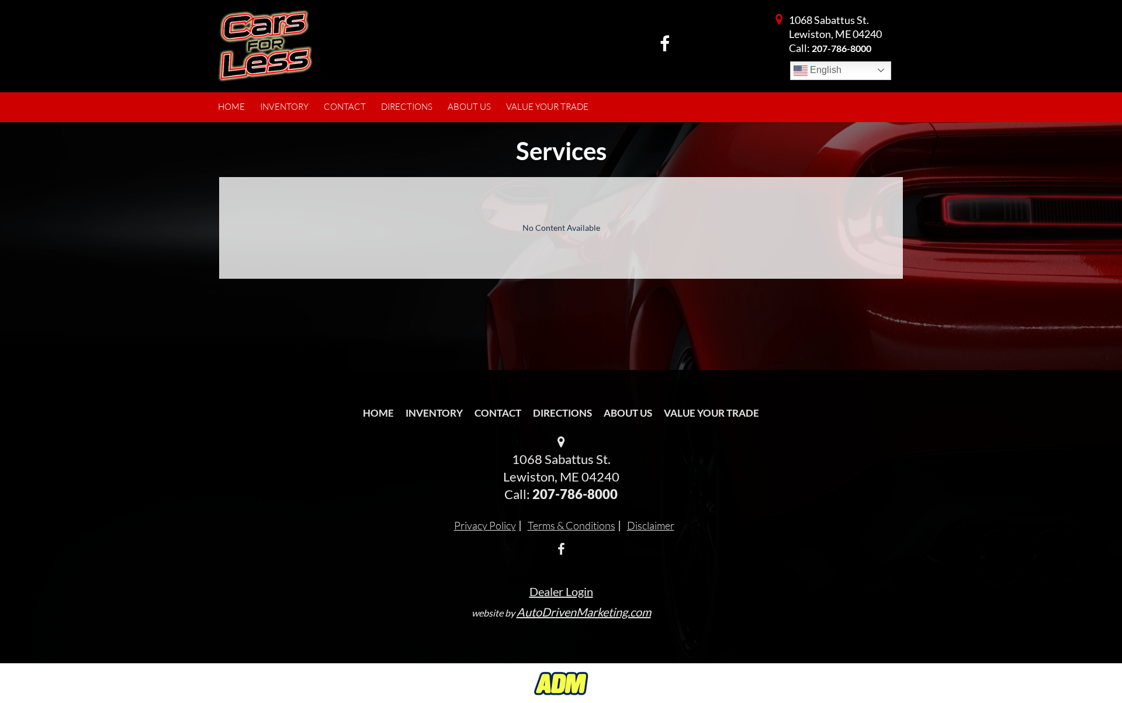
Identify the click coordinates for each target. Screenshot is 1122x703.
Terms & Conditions (571, 525)
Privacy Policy (485, 525)
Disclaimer (650, 525)
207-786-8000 (841, 48)
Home (378, 413)
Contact (498, 413)
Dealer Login (561, 591)
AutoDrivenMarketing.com (584, 612)
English (825, 70)
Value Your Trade (711, 413)
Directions (562, 413)
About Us (628, 413)
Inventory (434, 413)
